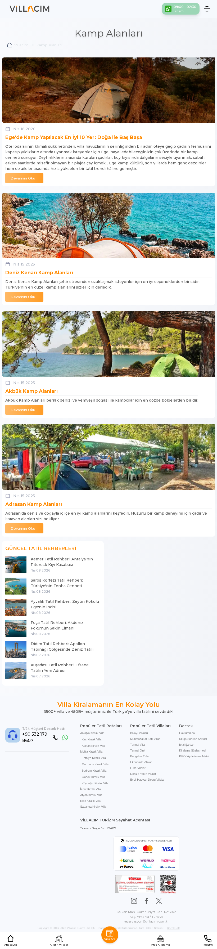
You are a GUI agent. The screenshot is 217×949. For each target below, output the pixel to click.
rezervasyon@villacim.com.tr (146, 921)
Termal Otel (137, 750)
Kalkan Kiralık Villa (93, 745)
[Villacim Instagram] (134, 901)
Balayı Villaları (139, 733)
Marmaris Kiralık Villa (95, 764)
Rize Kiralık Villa (90, 800)
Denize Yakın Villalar (143, 773)
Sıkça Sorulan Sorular (193, 738)
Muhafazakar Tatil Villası (145, 738)
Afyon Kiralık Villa (91, 795)
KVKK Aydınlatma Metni (194, 756)
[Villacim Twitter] (159, 901)
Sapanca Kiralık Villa (93, 806)
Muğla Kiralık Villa (91, 751)
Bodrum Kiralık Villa (94, 770)
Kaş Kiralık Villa (91, 739)
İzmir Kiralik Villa (90, 789)
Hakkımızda (187, 733)
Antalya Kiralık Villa (92, 733)
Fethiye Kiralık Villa (94, 757)
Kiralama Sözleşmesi (192, 750)
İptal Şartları (187, 744)
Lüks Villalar (138, 768)
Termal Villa (137, 744)
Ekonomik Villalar (141, 762)
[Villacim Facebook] (146, 901)
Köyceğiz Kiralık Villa (95, 783)
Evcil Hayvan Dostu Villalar (147, 779)
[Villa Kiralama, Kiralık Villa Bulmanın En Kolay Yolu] (29, 8)
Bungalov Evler (140, 756)
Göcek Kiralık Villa (93, 777)
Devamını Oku (23, 178)
